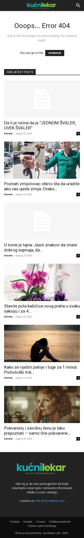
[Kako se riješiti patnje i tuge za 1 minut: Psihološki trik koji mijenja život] (42, 343)
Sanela (8, 133)
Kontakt (27, 521)
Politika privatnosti (60, 521)
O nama (40, 521)
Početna (15, 521)
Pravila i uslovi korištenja (42, 526)
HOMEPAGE (54, 53)
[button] (78, 5)
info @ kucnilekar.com (49, 501)
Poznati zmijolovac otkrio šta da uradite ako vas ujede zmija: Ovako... (42, 186)
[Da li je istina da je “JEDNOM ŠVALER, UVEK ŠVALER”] (42, 99)
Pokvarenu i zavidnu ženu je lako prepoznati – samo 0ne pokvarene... (37, 431)
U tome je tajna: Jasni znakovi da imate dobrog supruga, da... (40, 247)
